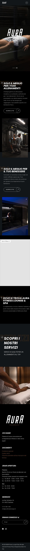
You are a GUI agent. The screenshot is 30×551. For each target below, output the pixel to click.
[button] (3, 385)
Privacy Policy (10, 547)
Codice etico (6, 453)
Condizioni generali (7, 451)
